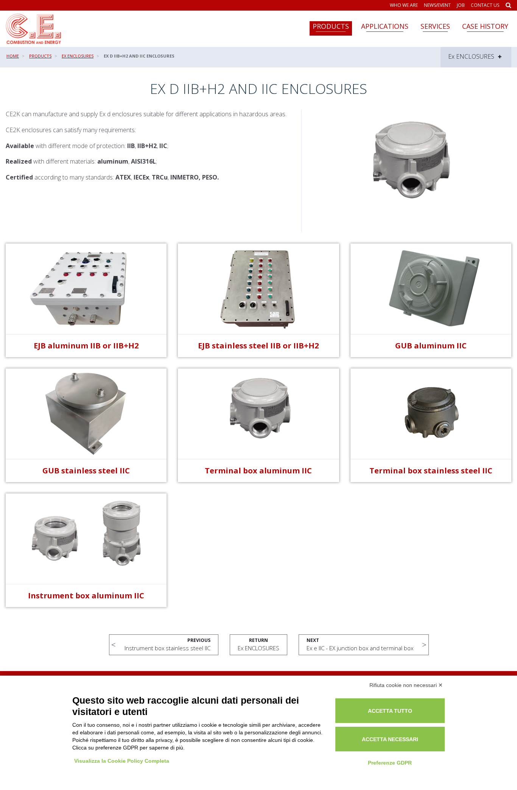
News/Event (437, 5)
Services (435, 26)
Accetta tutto (390, 711)
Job (461, 5)
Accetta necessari (390, 739)
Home (12, 56)
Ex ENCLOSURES (77, 56)
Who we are (404, 5)
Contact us (485, 5)
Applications (384, 26)
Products (331, 26)
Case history (485, 26)
